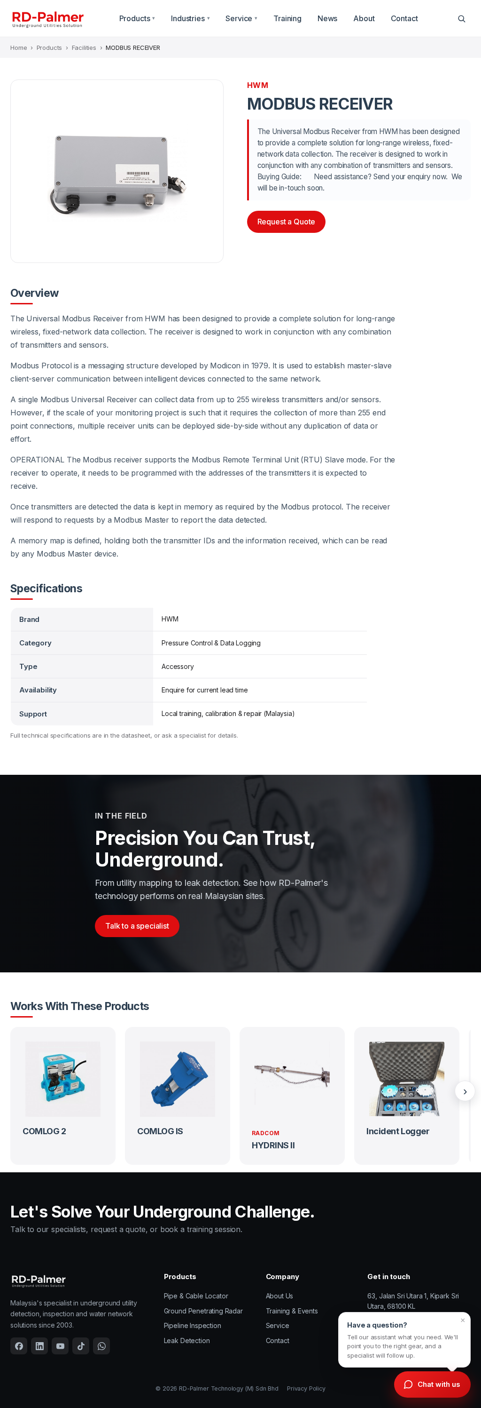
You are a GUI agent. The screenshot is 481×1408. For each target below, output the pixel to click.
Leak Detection (187, 1340)
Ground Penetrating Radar (203, 1311)
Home (18, 47)
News (327, 18)
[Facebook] (18, 1345)
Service (241, 18)
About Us (280, 1296)
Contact (404, 18)
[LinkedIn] (39, 1345)
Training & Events (292, 1311)
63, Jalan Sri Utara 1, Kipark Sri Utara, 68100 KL (413, 1301)
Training (287, 18)
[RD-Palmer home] (47, 18)
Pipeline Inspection (192, 1325)
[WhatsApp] (101, 1345)
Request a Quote (286, 221)
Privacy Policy (306, 1388)
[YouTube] (60, 1345)
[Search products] (461, 18)
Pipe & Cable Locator (196, 1296)
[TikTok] (80, 1345)
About (363, 18)
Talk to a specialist (137, 926)
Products (137, 18)
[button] (404, 1340)
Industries (190, 18)
